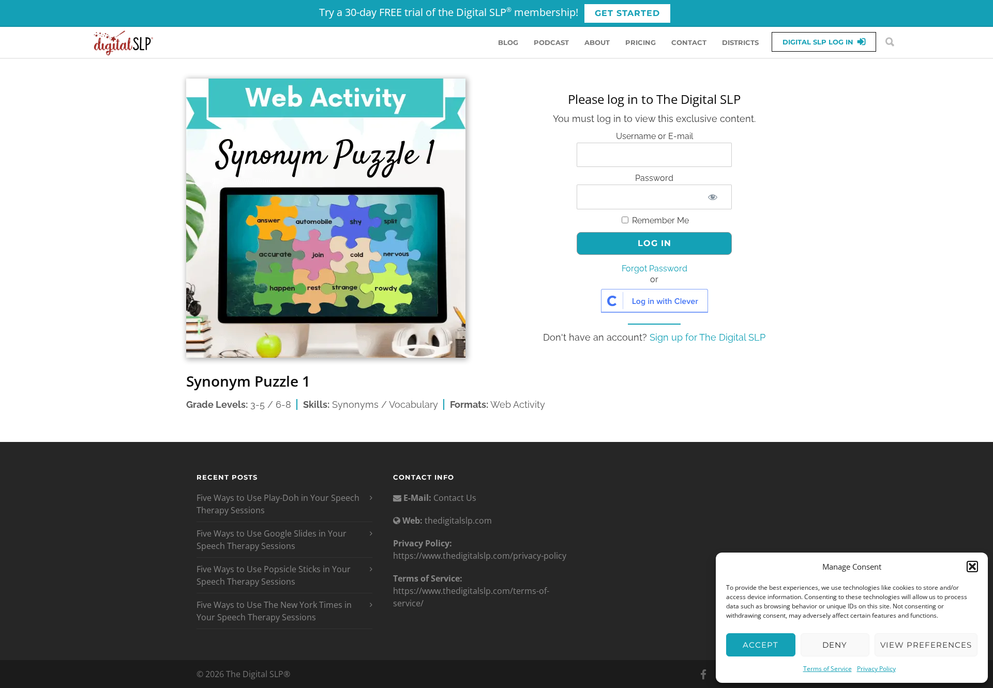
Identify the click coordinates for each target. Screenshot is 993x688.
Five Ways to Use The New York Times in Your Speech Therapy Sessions (274, 611)
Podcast (551, 42)
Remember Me (659, 220)
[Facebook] (703, 674)
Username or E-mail (654, 136)
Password (654, 178)
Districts (740, 42)
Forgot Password (654, 268)
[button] (972, 566)
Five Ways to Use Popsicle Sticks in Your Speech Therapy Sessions (274, 575)
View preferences (926, 645)
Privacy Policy (876, 668)
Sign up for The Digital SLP (707, 337)
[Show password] (712, 197)
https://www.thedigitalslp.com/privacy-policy (479, 555)
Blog (508, 42)
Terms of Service (827, 668)
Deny (834, 645)
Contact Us (453, 497)
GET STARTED (627, 13)
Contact (688, 42)
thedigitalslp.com (458, 520)
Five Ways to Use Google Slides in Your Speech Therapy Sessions (272, 540)
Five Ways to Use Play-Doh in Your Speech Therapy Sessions (278, 504)
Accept (760, 645)
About (597, 42)
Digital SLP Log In (818, 42)
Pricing (640, 42)
